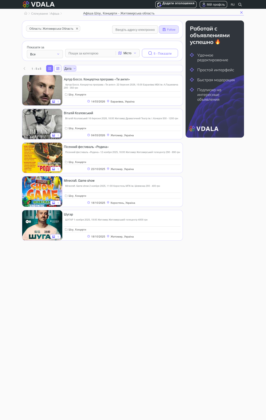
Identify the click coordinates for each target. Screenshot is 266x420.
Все (33, 54)
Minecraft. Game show (79, 180)
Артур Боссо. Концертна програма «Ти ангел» (97, 79)
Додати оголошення (178, 3)
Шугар (68, 214)
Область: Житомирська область (51, 28)
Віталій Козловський (78, 113)
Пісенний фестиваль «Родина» (86, 146)
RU (233, 4)
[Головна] (25, 13)
